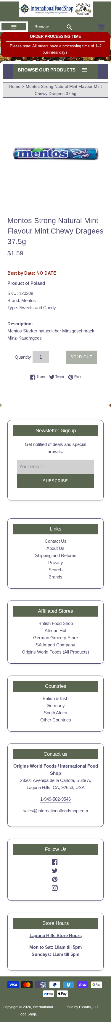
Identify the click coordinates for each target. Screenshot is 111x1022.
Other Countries (55, 719)
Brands (55, 576)
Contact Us (56, 541)
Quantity (23, 357)
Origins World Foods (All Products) (55, 651)
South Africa (55, 712)
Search (55, 569)
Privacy (55, 562)
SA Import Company (55, 644)
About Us (55, 548)
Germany (55, 705)
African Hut (55, 630)
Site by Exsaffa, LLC (83, 1007)
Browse (41, 26)
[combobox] (69, 27)
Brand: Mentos (21, 300)
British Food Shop (55, 623)
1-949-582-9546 (55, 799)
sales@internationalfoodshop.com (55, 810)
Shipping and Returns (55, 555)
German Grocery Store (55, 637)
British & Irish (55, 698)
